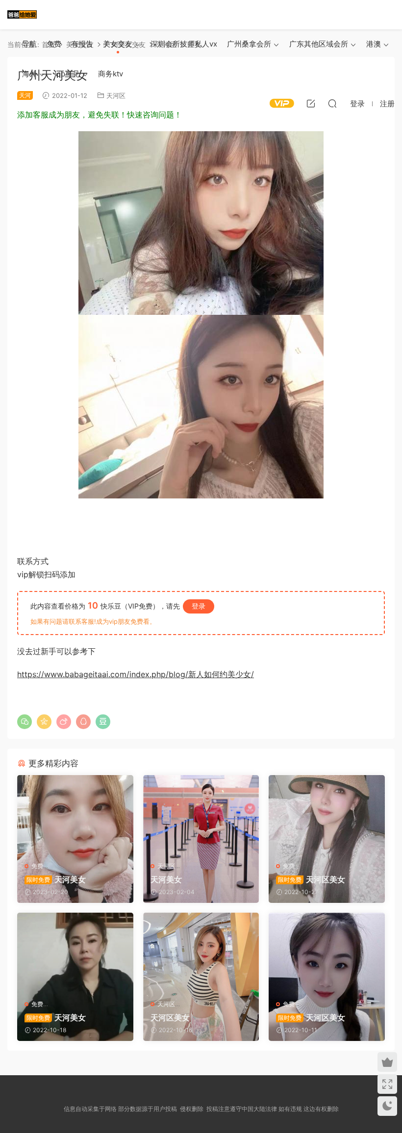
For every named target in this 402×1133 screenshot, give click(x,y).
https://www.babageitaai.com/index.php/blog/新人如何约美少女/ (135, 674)
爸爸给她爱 (22, 14)
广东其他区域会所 (318, 43)
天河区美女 (311, 879)
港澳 (373, 43)
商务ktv (110, 73)
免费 (54, 43)
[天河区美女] (327, 815)
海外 (29, 73)
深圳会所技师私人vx (184, 43)
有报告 (82, 43)
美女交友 (117, 43)
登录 (198, 606)
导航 (29, 43)
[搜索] (332, 103)
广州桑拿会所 (249, 43)
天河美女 (56, 879)
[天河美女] (75, 815)
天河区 (166, 866)
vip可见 (67, 73)
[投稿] (311, 103)
